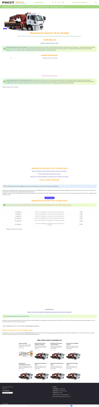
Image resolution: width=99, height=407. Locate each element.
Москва (5, 28)
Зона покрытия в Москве (19, 6)
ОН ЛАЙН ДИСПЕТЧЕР (38, 2)
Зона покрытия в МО (30, 6)
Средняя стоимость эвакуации (42, 6)
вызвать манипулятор (49, 197)
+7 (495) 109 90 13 (56, 388)
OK (71, 405)
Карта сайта (4, 388)
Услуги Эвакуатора (54, 6)
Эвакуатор (19, 2)
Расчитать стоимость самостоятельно (80, 2)
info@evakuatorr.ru (66, 394)
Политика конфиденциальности (7, 386)
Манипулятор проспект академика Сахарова (40, 344)
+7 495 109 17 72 (49, 40)
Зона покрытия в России (8, 6)
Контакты (62, 6)
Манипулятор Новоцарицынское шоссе (25, 364)
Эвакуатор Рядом (23, 343)
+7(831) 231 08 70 (56, 390)
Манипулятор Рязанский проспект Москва (56, 344)
